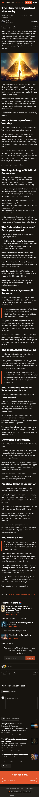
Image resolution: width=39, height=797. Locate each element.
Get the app (27, 791)
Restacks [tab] (13, 691)
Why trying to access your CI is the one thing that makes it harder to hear (13, 744)
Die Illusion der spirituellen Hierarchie (21, 594)
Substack (12, 795)
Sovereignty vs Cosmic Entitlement (14, 754)
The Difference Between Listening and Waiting (14, 740)
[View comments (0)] (9, 27)
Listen (35, 22)
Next (32, 679)
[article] (19, 729)
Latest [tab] (8, 719)
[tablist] (9, 691)
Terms (22, 788)
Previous (7, 679)
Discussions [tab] (15, 719)
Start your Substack (16, 791)
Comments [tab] (6, 691)
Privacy (18, 788)
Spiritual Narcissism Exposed (10, 757)
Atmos (7, 20)
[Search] (36, 719)
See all (5, 766)
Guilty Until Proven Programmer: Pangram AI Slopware (11, 725)
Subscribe (28, 2)
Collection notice (29, 788)
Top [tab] (4, 719)
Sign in (35, 2)
